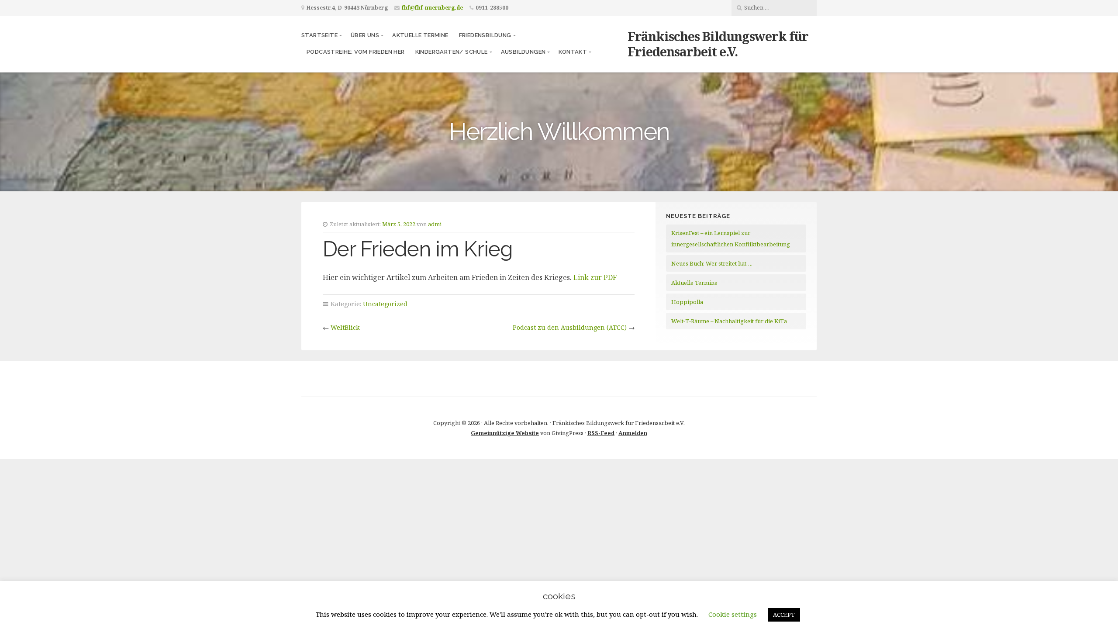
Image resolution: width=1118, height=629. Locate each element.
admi (435, 224)
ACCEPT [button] (784, 615)
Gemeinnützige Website (505, 433)
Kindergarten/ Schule (451, 51)
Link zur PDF (595, 277)
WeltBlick (345, 327)
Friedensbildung (485, 35)
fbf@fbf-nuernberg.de (432, 7)
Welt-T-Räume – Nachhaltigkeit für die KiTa (729, 321)
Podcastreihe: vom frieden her (356, 51)
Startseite (319, 35)
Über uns (365, 35)
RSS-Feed (600, 433)
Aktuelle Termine (420, 35)
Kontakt (573, 51)
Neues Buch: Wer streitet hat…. (711, 263)
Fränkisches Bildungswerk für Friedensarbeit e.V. (718, 44)
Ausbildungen (523, 51)
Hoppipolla (687, 302)
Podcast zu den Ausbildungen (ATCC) (570, 327)
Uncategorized (385, 304)
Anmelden (632, 433)
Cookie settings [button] (732, 614)
